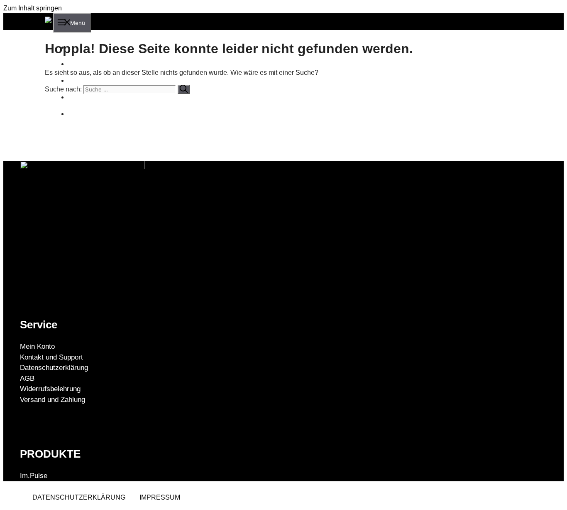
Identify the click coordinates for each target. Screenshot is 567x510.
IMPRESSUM (159, 497)
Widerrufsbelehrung (50, 389)
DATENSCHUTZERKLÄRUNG (78, 497)
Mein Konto (90, 113)
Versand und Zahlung (52, 400)
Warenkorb (89, 97)
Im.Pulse (33, 476)
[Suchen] (184, 89)
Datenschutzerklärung (54, 368)
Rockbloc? (89, 63)
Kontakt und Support (51, 357)
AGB (27, 378)
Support (84, 80)
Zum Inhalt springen (32, 8)
